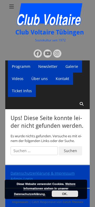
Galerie (71, 66)
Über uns (39, 78)
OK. (65, 193)
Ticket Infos (22, 90)
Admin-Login (22, 178)
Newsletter (48, 66)
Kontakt (62, 78)
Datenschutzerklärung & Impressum (43, 173)
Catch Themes (73, 202)
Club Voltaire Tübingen (49, 32)
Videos (17, 78)
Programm (21, 66)
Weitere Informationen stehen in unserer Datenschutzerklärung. (44, 189)
